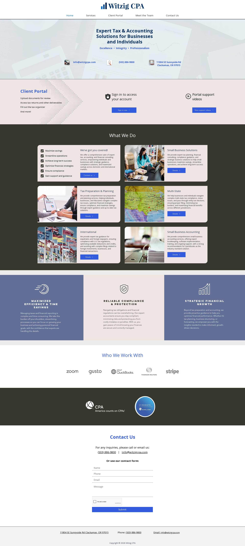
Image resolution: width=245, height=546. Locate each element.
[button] (91, 15)
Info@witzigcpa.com (135, 452)
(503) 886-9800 (126, 62)
